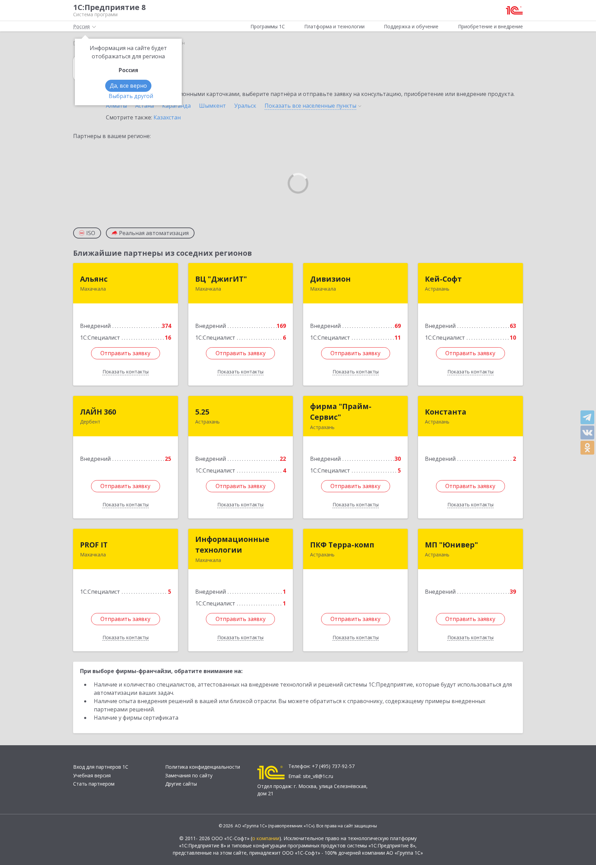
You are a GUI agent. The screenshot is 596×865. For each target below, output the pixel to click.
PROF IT (94, 545)
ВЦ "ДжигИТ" (221, 279)
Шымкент (212, 105)
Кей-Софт (443, 279)
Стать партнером (94, 783)
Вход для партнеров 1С (100, 767)
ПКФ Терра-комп (342, 545)
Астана (144, 105)
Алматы (116, 105)
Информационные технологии (232, 544)
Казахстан (167, 117)
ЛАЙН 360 (98, 412)
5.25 (202, 412)
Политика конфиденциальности (202, 767)
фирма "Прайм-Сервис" (340, 411)
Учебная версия (92, 775)
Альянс (94, 279)
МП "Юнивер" (451, 545)
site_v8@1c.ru (318, 776)
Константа (445, 412)
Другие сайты (181, 783)
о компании (265, 838)
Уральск (245, 105)
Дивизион (330, 279)
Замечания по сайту (188, 775)
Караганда (176, 105)
